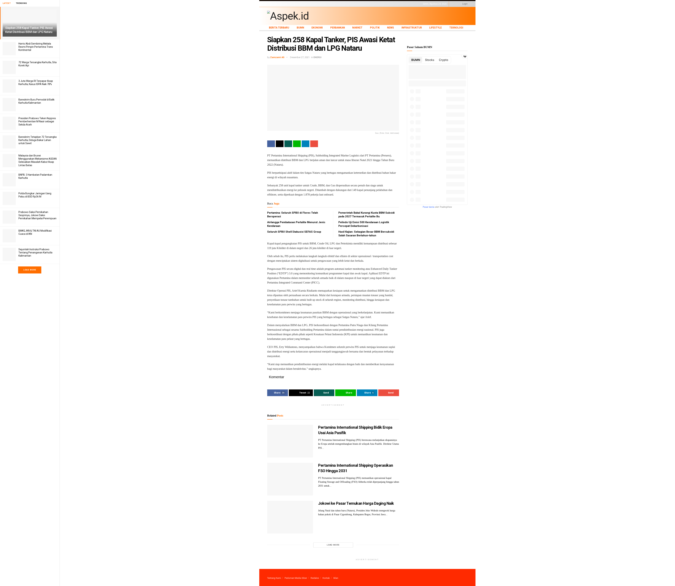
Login (465, 4)
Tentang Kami (274, 578)
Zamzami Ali (277, 57)
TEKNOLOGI (384, 4)
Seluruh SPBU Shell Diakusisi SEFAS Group (294, 231)
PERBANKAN (312, 4)
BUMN (289, 4)
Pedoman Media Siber (296, 578)
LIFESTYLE (371, 4)
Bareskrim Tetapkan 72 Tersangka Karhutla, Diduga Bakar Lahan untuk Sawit (37, 140)
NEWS (343, 4)
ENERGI (317, 57)
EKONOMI (299, 4)
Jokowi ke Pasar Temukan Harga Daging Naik (356, 503)
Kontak (326, 578)
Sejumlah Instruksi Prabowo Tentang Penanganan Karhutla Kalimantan (35, 252)
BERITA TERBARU (275, 4)
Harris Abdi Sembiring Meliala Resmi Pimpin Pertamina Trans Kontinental (35, 46)
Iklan (335, 578)
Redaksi (315, 578)
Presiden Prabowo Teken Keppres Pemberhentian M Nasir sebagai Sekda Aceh (37, 121)
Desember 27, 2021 (300, 57)
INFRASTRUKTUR (356, 4)
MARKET (324, 4)
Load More (29, 270)
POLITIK (334, 4)
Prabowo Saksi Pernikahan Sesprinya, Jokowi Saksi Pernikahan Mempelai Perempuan (37, 215)
